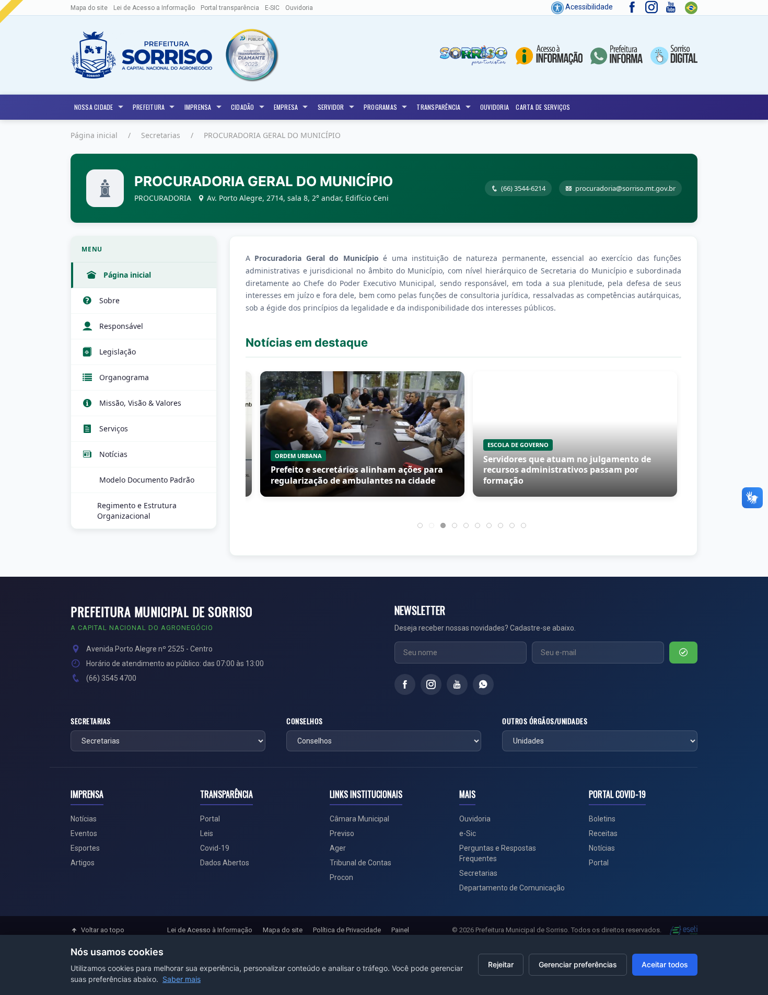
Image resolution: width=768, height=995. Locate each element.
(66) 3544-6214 (523, 188)
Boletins (602, 819)
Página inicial (94, 135)
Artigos (83, 863)
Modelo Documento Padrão (146, 480)
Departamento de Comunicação (512, 888)
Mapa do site (89, 8)
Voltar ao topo (102, 930)
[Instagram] (431, 684)
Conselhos (304, 721)
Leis (206, 833)
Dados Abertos (224, 863)
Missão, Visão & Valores (140, 403)
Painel (400, 930)
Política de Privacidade (347, 930)
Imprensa (198, 106)
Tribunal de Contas (360, 863)
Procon (341, 877)
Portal (210, 819)
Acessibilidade (588, 7)
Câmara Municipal (359, 819)
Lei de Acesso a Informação (154, 8)
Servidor (331, 106)
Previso (342, 833)
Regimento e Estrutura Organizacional (137, 510)
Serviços (113, 428)
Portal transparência (230, 8)
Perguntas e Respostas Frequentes (497, 853)
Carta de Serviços (543, 106)
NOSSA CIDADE (93, 106)
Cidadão (242, 106)
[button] (251, 55)
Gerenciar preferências (578, 964)
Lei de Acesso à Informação (209, 930)
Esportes (85, 848)
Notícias (113, 454)
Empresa (286, 106)
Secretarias (160, 135)
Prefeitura (149, 106)
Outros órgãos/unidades (544, 721)
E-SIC (272, 8)
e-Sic (467, 833)
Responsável (121, 326)
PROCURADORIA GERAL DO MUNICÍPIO (272, 135)
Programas (380, 106)
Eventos (84, 833)
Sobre (109, 300)
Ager (338, 848)
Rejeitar (501, 964)
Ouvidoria (299, 8)
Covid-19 (214, 848)
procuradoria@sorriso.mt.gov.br (625, 188)
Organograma (124, 377)
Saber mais (181, 979)
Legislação (117, 352)
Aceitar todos (665, 964)
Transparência (438, 106)
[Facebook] (404, 684)
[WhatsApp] (483, 684)
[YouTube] (457, 684)
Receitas (603, 833)
